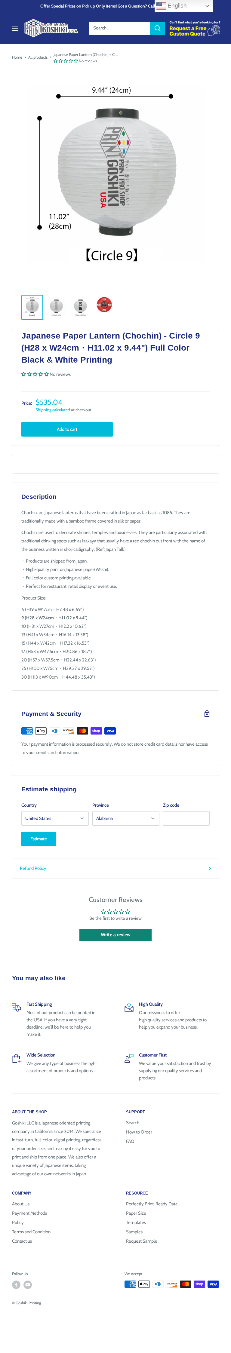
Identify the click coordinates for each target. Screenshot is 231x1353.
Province (100, 805)
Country (29, 805)
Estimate (38, 839)
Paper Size (136, 1213)
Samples (134, 1232)
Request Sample (141, 1241)
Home (17, 57)
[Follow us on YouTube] (27, 1285)
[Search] (157, 28)
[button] (66, 60)
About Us (20, 1204)
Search (132, 1122)
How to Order (139, 1132)
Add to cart (67, 429)
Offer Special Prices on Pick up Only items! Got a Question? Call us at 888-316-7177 (115, 6)
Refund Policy (33, 868)
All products (38, 57)
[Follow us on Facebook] (16, 1285)
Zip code (171, 805)
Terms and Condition (31, 1232)
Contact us (22, 1241)
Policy (18, 1222)
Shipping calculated (52, 410)
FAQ (130, 1141)
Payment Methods (29, 1213)
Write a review (116, 934)
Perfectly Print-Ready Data (151, 1204)
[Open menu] (15, 28)
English (176, 5)
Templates (136, 1222)
